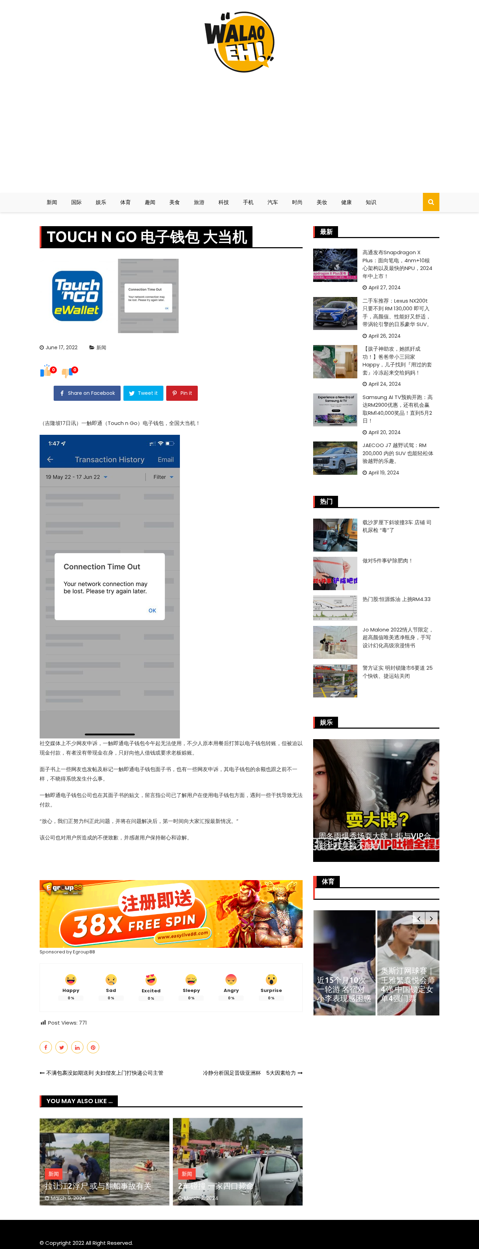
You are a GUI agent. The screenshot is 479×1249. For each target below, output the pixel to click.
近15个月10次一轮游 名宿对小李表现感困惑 (344, 989)
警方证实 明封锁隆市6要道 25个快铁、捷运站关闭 (398, 672)
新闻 (52, 202)
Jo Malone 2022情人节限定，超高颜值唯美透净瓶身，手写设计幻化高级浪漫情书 (398, 637)
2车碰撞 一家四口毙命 (216, 1185)
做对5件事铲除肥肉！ (388, 560)
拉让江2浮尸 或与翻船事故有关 (98, 1185)
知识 (371, 202)
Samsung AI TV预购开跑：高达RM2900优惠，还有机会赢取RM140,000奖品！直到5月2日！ (398, 409)
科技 (223, 202)
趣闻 (150, 202)
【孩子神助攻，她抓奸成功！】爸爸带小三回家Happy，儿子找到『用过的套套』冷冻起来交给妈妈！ (397, 360)
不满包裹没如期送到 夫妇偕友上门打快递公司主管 (104, 1072)
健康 (346, 202)
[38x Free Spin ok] (171, 913)
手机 (248, 202)
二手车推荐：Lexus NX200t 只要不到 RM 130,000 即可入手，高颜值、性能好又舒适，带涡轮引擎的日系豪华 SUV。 (397, 312)
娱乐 (101, 202)
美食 (174, 202)
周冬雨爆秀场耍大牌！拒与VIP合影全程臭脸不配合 (374, 840)
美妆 (322, 202)
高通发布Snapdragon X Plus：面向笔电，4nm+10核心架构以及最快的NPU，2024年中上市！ (397, 264)
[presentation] (419, 918)
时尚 (297, 202)
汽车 (273, 202)
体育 (125, 202)
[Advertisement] (239, 130)
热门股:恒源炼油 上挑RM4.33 (397, 599)
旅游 (199, 202)
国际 (76, 202)
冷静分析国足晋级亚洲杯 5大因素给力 (249, 1072)
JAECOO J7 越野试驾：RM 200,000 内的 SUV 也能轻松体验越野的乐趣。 (398, 453)
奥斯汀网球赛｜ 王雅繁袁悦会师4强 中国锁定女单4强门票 (408, 984)
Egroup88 (84, 951)
